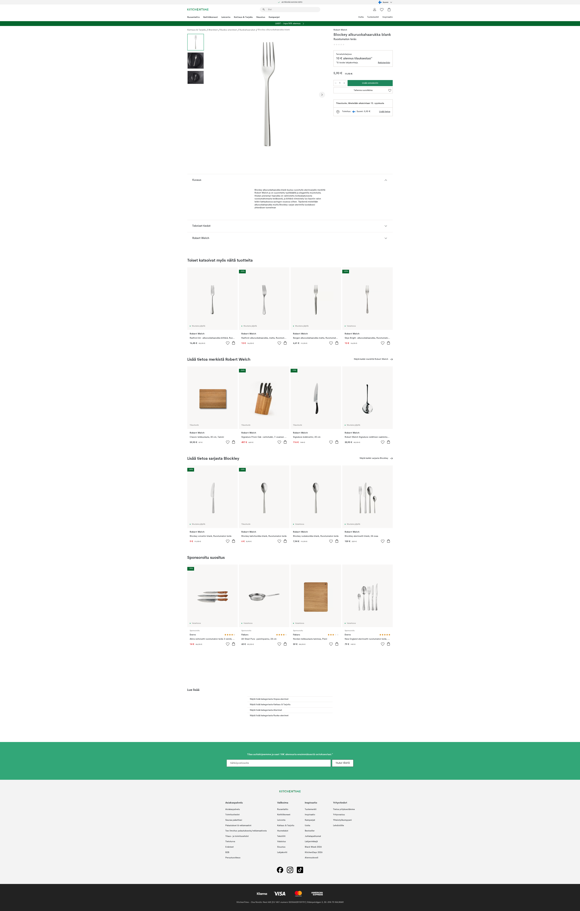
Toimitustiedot (232, 815)
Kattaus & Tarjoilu (243, 17)
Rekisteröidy (384, 63)
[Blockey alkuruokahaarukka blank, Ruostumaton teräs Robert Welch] (268, 94)
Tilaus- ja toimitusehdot (237, 836)
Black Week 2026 (313, 847)
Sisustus (260, 17)
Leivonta (225, 17)
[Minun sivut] (374, 9)
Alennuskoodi (311, 858)
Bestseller (310, 831)
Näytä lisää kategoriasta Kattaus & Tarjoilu (270, 704)
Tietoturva (230, 841)
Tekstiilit (281, 836)
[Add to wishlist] (227, 343)
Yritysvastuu (339, 815)
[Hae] (263, 9)
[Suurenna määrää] (344, 83)
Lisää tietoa (384, 112)
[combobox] (385, 2)
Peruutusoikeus (232, 858)
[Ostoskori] (389, 9)
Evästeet (229, 847)
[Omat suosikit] (381, 9)
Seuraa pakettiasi (233, 820)
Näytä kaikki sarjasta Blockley (374, 458)
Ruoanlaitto (193, 17)
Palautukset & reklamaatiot (238, 825)
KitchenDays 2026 (313, 852)
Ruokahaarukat (247, 29)
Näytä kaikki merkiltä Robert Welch (371, 359)
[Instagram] (290, 870)
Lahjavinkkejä (311, 841)
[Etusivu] (197, 9)
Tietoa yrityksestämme (344, 809)
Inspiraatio (387, 17)
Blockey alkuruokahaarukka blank (274, 30)
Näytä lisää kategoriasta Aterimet (266, 710)
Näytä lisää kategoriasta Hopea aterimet (269, 699)
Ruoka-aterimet (228, 29)
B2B (227, 852)
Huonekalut (282, 831)
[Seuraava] (322, 95)
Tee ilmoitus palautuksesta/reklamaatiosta (246, 831)
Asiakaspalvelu (232, 809)
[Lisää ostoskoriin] (233, 343)
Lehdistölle (338, 825)
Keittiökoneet (210, 17)
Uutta (361, 17)
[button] (339, 44)
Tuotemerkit (373, 17)
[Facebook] (280, 870)
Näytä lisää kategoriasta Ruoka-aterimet (269, 716)
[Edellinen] (214, 95)
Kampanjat (274, 17)
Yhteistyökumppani (342, 820)
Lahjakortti (282, 852)
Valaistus (281, 841)
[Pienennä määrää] (336, 83)
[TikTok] (300, 870)
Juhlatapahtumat (313, 836)
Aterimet (213, 29)
